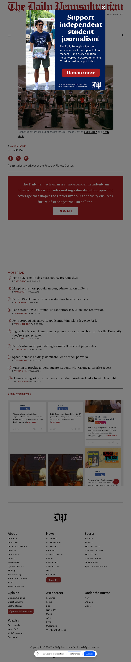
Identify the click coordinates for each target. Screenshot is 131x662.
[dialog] (65, 331)
